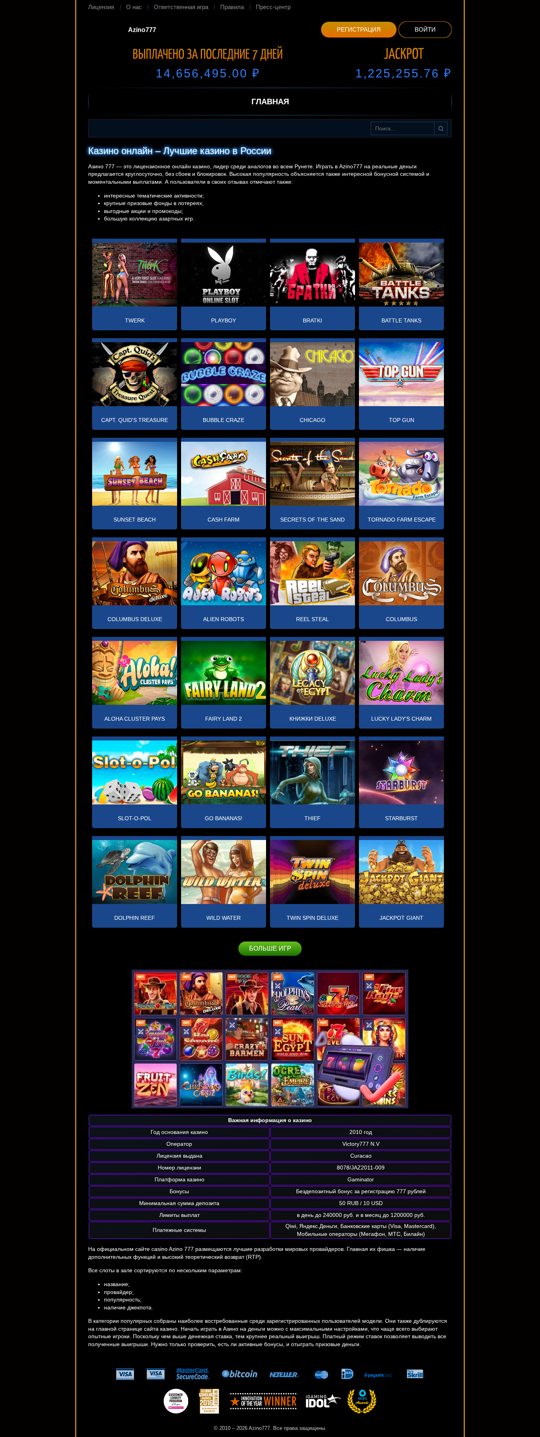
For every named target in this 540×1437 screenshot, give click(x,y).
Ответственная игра (181, 7)
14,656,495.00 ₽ (208, 73)
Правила (232, 7)
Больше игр (270, 948)
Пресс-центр (273, 7)
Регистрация (359, 29)
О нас (134, 7)
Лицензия (101, 7)
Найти (440, 128)
